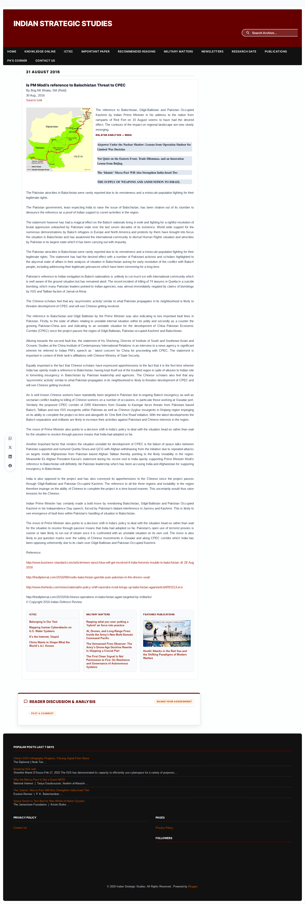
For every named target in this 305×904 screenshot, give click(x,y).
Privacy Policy (164, 827)
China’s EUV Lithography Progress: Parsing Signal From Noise (51, 758)
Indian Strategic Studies (62, 23)
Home (11, 51)
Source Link (34, 100)
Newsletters (212, 51)
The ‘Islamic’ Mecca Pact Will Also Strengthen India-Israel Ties (51, 790)
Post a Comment (42, 713)
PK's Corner (17, 60)
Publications (276, 51)
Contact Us (45, 60)
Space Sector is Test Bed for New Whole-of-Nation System (48, 801)
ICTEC (68, 51)
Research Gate (244, 51)
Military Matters (178, 51)
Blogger (192, 886)
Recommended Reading (137, 51)
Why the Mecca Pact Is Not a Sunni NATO (39, 779)
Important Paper (95, 51)
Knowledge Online (40, 51)
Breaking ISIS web (24, 769)
